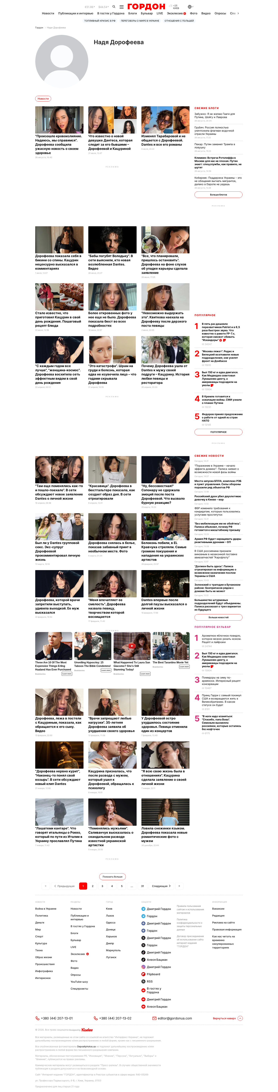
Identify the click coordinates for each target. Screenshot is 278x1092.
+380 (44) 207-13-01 (57, 1018)
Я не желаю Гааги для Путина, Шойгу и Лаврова (215, 115)
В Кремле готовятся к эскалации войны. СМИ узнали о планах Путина (222, 399)
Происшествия (45, 964)
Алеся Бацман (157, 959)
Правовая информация (226, 929)
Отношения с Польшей (179, 20)
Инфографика (44, 971)
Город (109, 902)
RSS (150, 981)
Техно (39, 950)
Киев (109, 908)
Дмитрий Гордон (159, 909)
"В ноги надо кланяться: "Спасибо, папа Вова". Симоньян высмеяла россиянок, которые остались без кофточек (221, 723)
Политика (41, 915)
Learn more (66, 674)
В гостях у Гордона (110, 13)
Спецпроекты (79, 988)
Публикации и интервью (75, 13)
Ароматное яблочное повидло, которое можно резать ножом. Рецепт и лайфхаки (221, 639)
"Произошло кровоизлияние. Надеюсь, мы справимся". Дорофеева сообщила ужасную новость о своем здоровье (58, 144)
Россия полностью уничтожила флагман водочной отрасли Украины (214, 130)
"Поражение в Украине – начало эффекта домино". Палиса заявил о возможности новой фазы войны (217, 469)
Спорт (39, 936)
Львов (110, 915)
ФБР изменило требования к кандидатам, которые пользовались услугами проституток (217, 511)
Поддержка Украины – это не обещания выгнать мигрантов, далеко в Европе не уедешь (218, 181)
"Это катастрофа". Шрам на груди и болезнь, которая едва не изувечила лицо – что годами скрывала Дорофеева (112, 374)
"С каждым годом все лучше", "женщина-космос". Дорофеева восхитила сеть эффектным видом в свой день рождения (57, 374)
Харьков (111, 936)
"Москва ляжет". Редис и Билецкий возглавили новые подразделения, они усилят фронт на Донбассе (220, 356)
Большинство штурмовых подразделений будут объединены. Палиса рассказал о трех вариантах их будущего (218, 604)
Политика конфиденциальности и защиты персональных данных (189, 924)
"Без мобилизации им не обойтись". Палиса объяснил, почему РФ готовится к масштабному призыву (218, 527)
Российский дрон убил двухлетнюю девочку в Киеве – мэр (218, 498)
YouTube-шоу (79, 981)
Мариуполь (113, 950)
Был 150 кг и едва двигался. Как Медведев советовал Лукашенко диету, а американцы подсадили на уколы (220, 379)
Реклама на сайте (223, 922)
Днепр (110, 943)
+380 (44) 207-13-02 (115, 1018)
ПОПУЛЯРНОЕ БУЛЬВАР (213, 626)
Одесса (110, 922)
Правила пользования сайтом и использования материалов (190, 909)
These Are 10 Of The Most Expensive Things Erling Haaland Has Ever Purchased (53, 666)
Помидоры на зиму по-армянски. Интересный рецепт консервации (221, 681)
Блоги (132, 13)
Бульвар (147, 13)
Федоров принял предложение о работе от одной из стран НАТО (222, 417)
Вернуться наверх (224, 1018)
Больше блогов (218, 194)
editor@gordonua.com (175, 1018)
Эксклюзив (175, 13)
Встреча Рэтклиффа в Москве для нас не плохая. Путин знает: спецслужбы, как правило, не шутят (218, 162)
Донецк (111, 929)
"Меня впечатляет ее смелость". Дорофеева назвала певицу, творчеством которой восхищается (106, 608)
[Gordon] (146, 6)
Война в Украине (45, 908)
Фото (193, 13)
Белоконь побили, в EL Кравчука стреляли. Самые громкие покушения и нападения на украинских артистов (163, 551)
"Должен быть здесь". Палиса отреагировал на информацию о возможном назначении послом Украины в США (215, 571)
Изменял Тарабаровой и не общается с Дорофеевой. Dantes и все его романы (163, 140)
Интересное (43, 978)
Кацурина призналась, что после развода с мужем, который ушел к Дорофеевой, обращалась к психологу (111, 779)
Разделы (75, 902)
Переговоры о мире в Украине (140, 20)
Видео (206, 13)
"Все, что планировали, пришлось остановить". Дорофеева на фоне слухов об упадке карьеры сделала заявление (164, 264)
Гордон (39, 27)
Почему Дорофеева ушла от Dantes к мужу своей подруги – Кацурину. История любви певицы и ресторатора (165, 374)
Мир (38, 929)
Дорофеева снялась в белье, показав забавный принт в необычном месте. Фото (111, 547)
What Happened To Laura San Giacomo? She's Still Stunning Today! (132, 666)
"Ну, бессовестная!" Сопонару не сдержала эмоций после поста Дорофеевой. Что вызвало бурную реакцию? (163, 494)
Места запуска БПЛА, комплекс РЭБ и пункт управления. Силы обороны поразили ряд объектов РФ (218, 484)
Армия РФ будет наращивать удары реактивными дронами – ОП (218, 540)
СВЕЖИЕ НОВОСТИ (209, 455)
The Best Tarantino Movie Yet (170, 662)
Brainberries (40, 674)
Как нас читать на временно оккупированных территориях (223, 942)
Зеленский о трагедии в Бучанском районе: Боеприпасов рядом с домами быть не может (217, 588)
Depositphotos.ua (86, 1046)
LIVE (160, 13)
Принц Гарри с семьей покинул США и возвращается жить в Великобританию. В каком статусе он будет (221, 700)
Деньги (39, 922)
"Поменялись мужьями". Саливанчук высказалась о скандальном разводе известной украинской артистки (110, 836)
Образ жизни (43, 957)
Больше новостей (218, 617)
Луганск (111, 957)
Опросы (220, 13)
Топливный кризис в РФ (100, 20)
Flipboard (153, 974)
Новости (48, 13)
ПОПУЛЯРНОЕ (205, 315)
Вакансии (218, 908)
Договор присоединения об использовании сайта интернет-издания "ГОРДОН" (190, 941)
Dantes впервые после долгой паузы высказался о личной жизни (164, 604)
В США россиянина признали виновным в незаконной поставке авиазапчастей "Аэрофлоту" (216, 554)
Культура (41, 943)
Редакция (218, 915)
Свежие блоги (207, 108)
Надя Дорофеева (56, 27)
